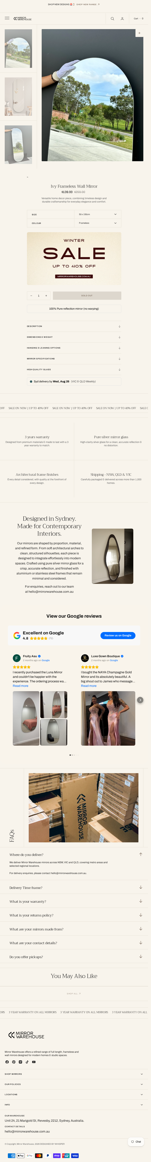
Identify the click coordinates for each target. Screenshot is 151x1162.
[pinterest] (13, 1062)
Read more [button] (20, 685)
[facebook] (7, 1062)
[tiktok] (27, 1062)
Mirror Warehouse (25, 1144)
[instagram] (20, 1062)
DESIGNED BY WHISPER (52, 1144)
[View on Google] (17, 658)
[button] (7, 19)
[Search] (112, 18)
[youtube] (33, 1062)
